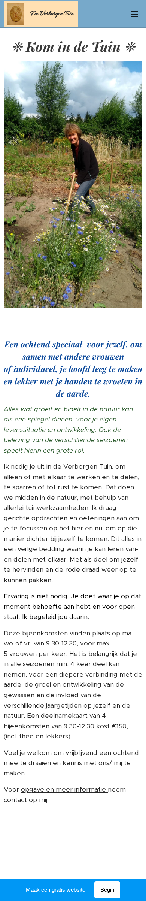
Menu (134, 13)
